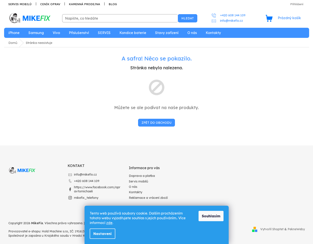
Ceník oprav (50, 4)
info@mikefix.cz (85, 174)
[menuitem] (14, 33)
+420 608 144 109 (86, 181)
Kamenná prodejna (84, 4)
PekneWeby (296, 229)
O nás (133, 187)
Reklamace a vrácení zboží (148, 198)
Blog (113, 4)
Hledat (187, 18)
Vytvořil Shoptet (272, 229)
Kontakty (135, 192)
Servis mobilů (20, 4)
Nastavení (102, 234)
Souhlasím (211, 216)
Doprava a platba (142, 176)
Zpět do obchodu (156, 123)
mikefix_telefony (86, 198)
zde (109, 223)
